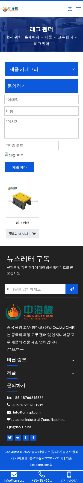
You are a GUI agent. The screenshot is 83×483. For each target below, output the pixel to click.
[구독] (71, 289)
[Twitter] (10, 438)
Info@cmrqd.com (27, 412)
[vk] (18, 438)
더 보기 (15, 349)
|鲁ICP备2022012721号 (45, 458)
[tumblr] (26, 438)
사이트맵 (21, 458)
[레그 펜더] (22, 201)
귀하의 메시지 (18, 234)
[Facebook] (33, 438)
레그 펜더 (22, 222)
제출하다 (19, 167)
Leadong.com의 (41, 464)
